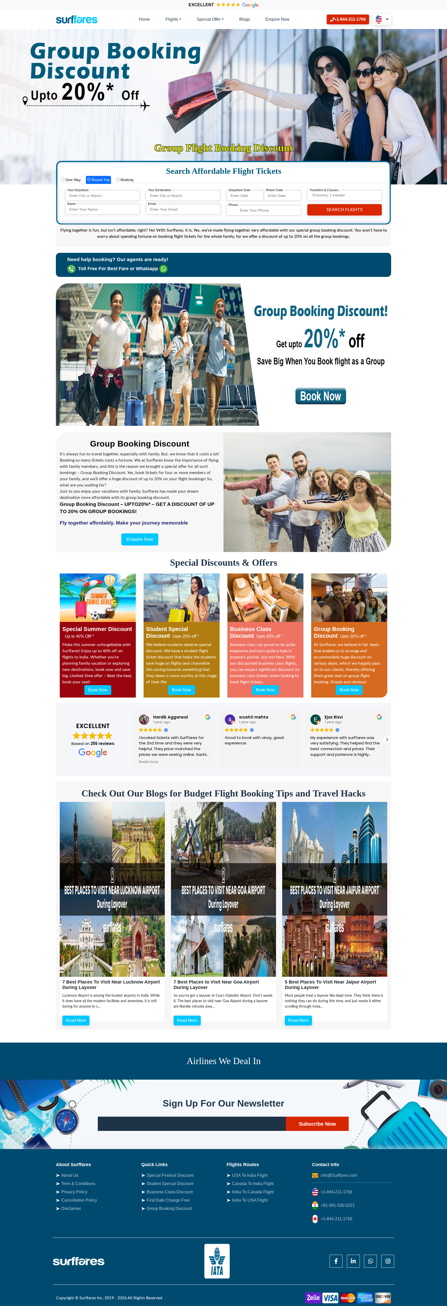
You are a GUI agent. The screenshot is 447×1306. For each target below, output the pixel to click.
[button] (387, 739)
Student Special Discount (170, 1183)
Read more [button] (351, 762)
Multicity (127, 180)
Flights (172, 19)
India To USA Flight (249, 1200)
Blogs (244, 19)
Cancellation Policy (79, 1200)
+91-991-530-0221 (338, 1205)
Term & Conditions (78, 1183)
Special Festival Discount (170, 1175)
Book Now (97, 690)
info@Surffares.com (339, 1175)
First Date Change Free (168, 1200)
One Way (73, 180)
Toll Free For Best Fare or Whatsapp (118, 268)
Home (144, 19)
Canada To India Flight (253, 1183)
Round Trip (100, 180)
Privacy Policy (74, 1192)
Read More (76, 1020)
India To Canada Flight (253, 1192)
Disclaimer (71, 1208)
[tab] (71, 180)
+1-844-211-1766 (336, 1192)
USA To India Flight (249, 1175)
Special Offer (209, 19)
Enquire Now (277, 19)
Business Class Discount (170, 1192)
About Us (69, 1175)
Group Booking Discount (169, 1208)
